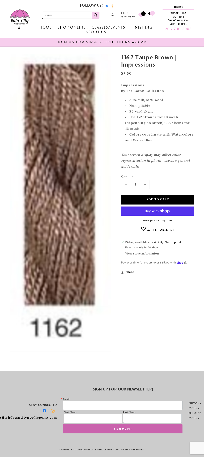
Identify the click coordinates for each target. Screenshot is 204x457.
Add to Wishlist (160, 230)
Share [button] (130, 272)
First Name (70, 412)
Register (131, 17)
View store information (142, 253)
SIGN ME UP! (123, 428)
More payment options (157, 221)
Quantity (127, 176)
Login (122, 17)
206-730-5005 (178, 29)
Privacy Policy (195, 405)
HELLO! (124, 13)
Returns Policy (195, 415)
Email (66, 399)
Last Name (129, 412)
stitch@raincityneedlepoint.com (28, 417)
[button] (103, 15)
